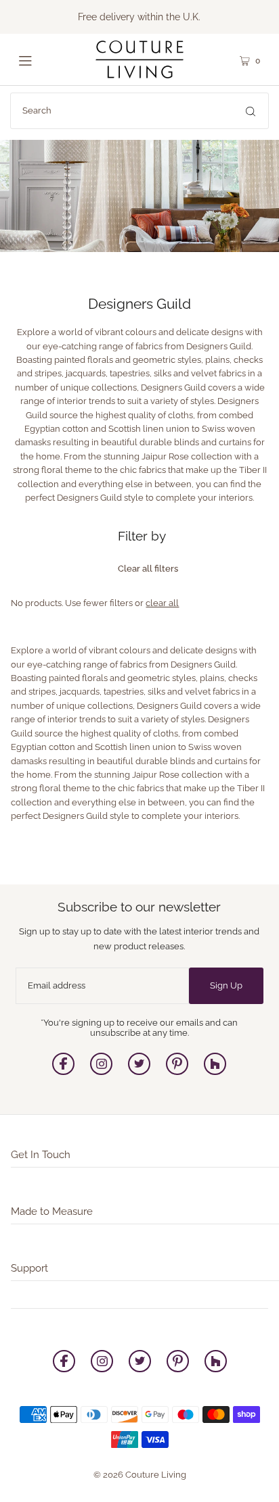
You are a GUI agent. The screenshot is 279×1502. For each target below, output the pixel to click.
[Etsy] (215, 1072)
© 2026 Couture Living (139, 1475)
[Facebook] (63, 1072)
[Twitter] (139, 1072)
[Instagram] (101, 1072)
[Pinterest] (177, 1072)
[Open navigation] (40, 59)
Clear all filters (148, 569)
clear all (162, 603)
